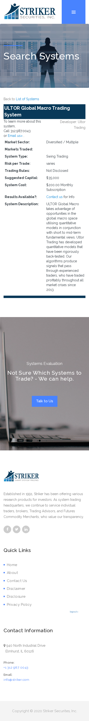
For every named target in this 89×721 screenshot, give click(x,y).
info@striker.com (16, 679)
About (12, 573)
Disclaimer (16, 589)
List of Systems (27, 99)
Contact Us (17, 581)
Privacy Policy (19, 604)
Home (12, 565)
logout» (74, 611)
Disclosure (16, 596)
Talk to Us (44, 401)
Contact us (54, 197)
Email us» (15, 136)
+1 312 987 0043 (16, 667)
